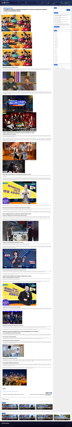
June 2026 (56, 32)
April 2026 (56, 35)
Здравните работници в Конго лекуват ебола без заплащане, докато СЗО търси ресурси (44, 408)
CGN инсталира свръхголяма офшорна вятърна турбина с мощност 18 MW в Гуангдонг (61, 418)
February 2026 (56, 38)
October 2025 (56, 44)
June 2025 (56, 50)
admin (6, 12)
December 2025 (56, 41)
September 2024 (56, 59)
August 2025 (56, 47)
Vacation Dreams (5, 2)
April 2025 (56, 53)
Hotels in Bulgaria (56, 66)
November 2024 (56, 56)
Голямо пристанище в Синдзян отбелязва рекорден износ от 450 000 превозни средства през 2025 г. (40, 394)
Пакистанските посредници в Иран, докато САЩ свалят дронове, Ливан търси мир (27, 407)
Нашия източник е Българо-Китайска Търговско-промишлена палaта (10, 391)
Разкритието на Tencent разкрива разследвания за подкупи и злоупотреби (13, 394)
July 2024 (56, 62)
